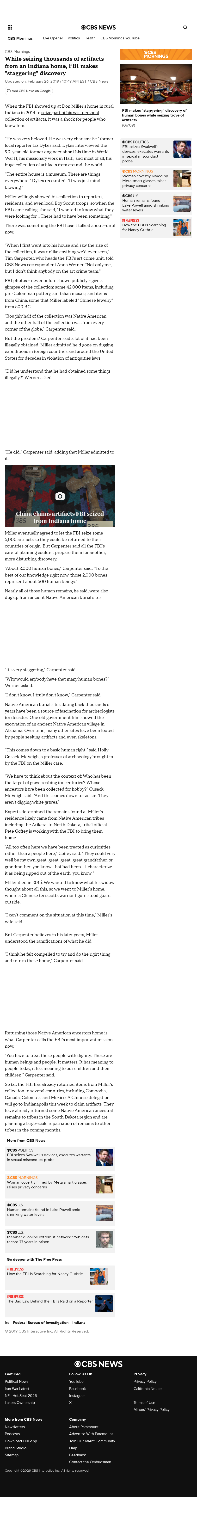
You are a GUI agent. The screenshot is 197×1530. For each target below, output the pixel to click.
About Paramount (83, 1427)
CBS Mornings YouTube (120, 38)
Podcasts (12, 1434)
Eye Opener (53, 38)
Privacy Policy (145, 1381)
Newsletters (15, 1427)
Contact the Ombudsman (90, 1462)
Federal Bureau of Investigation (40, 1322)
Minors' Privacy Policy (152, 1410)
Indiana (79, 1322)
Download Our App (21, 1441)
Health (90, 38)
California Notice (148, 1389)
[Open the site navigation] (38, 27)
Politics (74, 38)
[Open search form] (185, 27)
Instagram (77, 1396)
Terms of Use (144, 1403)
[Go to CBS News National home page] (98, 27)
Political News (16, 1381)
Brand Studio (15, 1448)
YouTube (76, 1381)
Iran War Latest (17, 1389)
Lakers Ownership (20, 1403)
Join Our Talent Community (92, 1441)
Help (73, 1448)
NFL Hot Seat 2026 (21, 1396)
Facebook (77, 1389)
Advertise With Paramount (91, 1434)
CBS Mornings (20, 38)
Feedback (77, 1455)
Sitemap (11, 1455)
